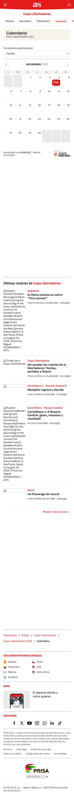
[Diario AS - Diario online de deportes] (37, 5)
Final (56, 82)
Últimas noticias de (32, 283)
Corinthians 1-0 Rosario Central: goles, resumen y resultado (45, 415)
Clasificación (43, 21)
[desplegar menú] (5, 4)
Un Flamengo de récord (43, 494)
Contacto (7, 749)
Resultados (25, 21)
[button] (6, 64)
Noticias (10, 21)
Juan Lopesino (35, 394)
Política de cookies (12, 753)
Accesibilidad (60, 753)
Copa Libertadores (37, 14)
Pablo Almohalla (36, 303)
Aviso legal (22, 749)
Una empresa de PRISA (37, 768)
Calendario (61, 21)
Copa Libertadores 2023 (17, 641)
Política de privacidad (41, 749)
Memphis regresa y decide (46, 390)
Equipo (10, 53)
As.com (31, 423)
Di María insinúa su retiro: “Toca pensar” (45, 296)
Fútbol (25, 635)
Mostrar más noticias (55, 512)
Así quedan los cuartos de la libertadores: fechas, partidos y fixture (47, 368)
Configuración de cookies (37, 753)
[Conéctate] (69, 5)
